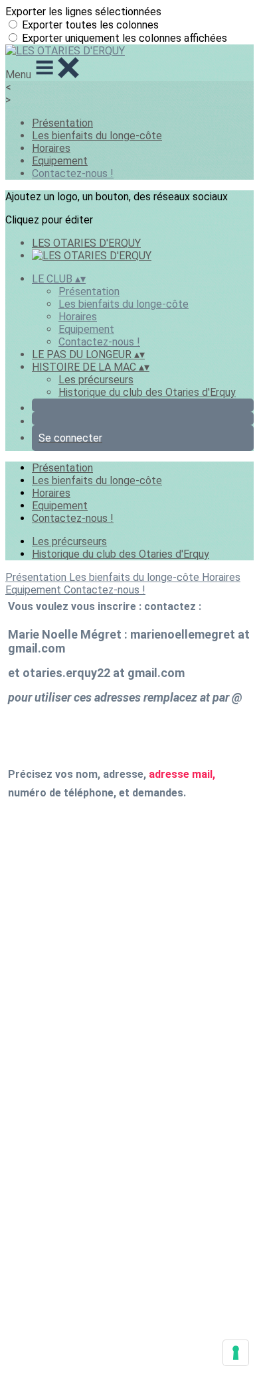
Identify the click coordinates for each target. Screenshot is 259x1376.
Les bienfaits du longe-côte (97, 135)
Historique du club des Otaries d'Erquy (147, 392)
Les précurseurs (95, 379)
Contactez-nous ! (73, 173)
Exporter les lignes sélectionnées (83, 11)
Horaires (51, 148)
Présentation (62, 123)
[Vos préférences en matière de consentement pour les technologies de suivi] (235, 1352)
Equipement (60, 161)
